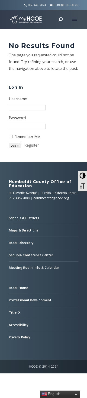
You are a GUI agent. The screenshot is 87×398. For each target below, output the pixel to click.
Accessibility (19, 325)
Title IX (14, 312)
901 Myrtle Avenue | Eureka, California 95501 (43, 193)
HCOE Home (18, 288)
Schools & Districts (24, 218)
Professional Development (30, 300)
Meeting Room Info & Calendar (34, 267)
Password (17, 117)
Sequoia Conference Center (31, 255)
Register (31, 145)
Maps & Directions (23, 230)
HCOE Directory (21, 243)
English (53, 394)
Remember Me (26, 136)
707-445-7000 (19, 198)
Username (18, 98)
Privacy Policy (19, 337)
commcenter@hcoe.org (51, 198)
